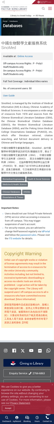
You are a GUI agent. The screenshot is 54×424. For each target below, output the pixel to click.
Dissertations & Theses (13, 197)
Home (5, 21)
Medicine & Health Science (15, 184)
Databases (13, 21)
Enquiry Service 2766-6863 (27, 373)
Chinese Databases (11, 191)
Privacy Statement (20, 403)
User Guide (9, 95)
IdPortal (46, 231)
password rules (28, 234)
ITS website (15, 238)
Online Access (25, 56)
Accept (8, 408)
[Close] (52, 384)
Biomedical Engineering (13, 179)
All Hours (27, 15)
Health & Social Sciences (39, 179)
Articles (26, 191)
